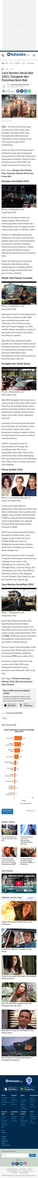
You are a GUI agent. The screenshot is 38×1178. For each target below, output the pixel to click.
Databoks (5, 1141)
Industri (4, 1100)
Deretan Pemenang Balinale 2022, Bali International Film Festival (17, 681)
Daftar (32, 1155)
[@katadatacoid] (25, 1163)
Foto (31, 1121)
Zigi (7, 69)
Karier (30, 1169)
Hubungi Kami (24, 1172)
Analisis (13, 1118)
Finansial (13, 1095)
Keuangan (30, 63)
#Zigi (4, 718)
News (32, 1114)
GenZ (24, 63)
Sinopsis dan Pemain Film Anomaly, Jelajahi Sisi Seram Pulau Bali (17, 173)
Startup (22, 1104)
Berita (3, 1095)
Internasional (6, 1102)
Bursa (13, 1102)
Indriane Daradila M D (14, 713)
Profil (31, 1102)
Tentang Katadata (11, 1169)
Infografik (14, 1116)
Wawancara (24, 1121)
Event (3, 1143)
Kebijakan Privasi (27, 1171)
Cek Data (14, 1121)
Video (32, 1112)
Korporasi (14, 1104)
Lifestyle (17, 63)
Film (11, 63)
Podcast (32, 1123)
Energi (3, 1104)
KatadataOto (6, 1145)
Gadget (22, 1106)
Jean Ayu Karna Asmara (20, 84)
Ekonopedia (33, 1095)
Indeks (4, 1132)
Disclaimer (14, 1172)
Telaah (22, 1116)
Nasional (4, 1098)
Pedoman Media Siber (13, 1171)
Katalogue (33, 1118)
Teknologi (23, 1108)
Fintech (22, 1102)
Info (3, 1130)
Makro (13, 1098)
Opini (22, 1118)
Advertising (22, 1169)
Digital (22, 1095)
